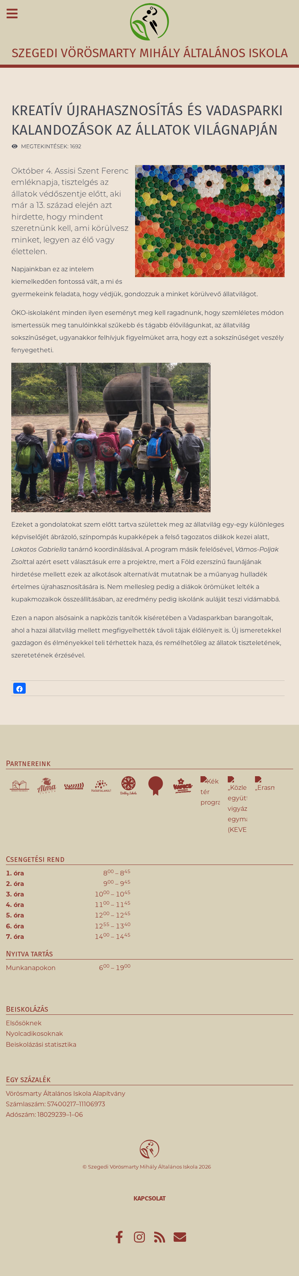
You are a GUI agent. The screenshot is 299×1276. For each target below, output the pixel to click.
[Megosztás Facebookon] (19, 688)
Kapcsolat (150, 1198)
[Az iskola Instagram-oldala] (140, 1239)
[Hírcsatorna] (160, 1239)
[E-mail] (180, 1239)
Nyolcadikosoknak (34, 1033)
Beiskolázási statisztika (41, 1044)
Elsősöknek (24, 1023)
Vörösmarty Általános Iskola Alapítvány (65, 1093)
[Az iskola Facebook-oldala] (120, 1239)
